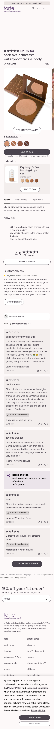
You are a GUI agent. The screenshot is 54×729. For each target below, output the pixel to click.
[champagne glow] (22, 180)
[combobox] (27, 324)
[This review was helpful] (38, 371)
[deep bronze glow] (31, 180)
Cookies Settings (34, 723)
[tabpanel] (27, 208)
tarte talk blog (33, 675)
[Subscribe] (46, 599)
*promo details (10, 663)
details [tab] (7, 200)
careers (30, 657)
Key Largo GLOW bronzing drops (29, 169)
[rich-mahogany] (20, 143)
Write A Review (27, 262)
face (2, 574)
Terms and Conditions (37, 688)
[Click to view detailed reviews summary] (14, 302)
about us (31, 645)
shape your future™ (36, 663)
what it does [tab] (21, 200)
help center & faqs (12, 657)
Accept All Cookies (34, 717)
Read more (38, 362)
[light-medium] (7, 143)
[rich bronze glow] (36, 180)
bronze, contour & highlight (20, 574)
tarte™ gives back (35, 651)
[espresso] (26, 143)
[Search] (44, 9)
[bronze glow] (27, 181)
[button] (33, 9)
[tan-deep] (13, 143)
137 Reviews (27, 51)
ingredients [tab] (38, 200)
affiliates (31, 669)
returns (7, 669)
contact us (9, 675)
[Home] (13, 616)
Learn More (16, 631)
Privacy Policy (14, 688)
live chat (8, 651)
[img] (5, 51)
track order (9, 645)
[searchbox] (29, 316)
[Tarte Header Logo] (12, 9)
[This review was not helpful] (45, 371)
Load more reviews (27, 564)
